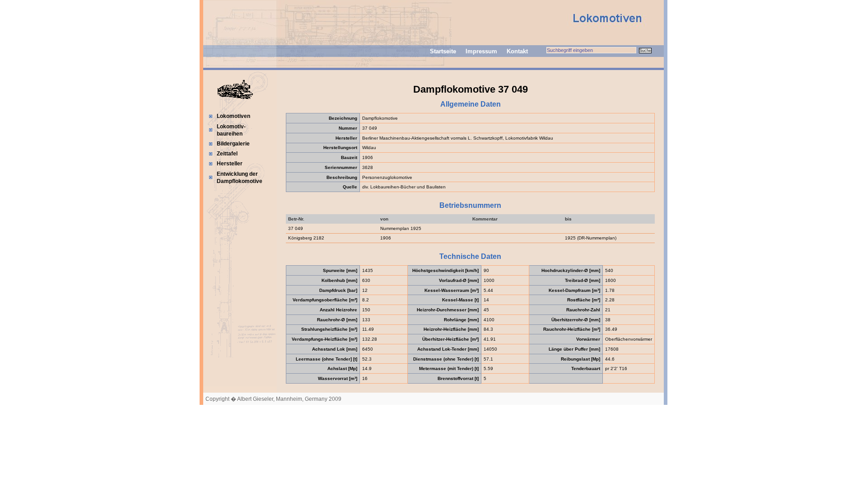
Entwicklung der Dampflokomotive (239, 177)
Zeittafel (227, 153)
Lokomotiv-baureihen (231, 130)
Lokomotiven (233, 116)
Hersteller (229, 163)
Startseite (443, 51)
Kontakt (517, 51)
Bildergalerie (233, 144)
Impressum (481, 51)
